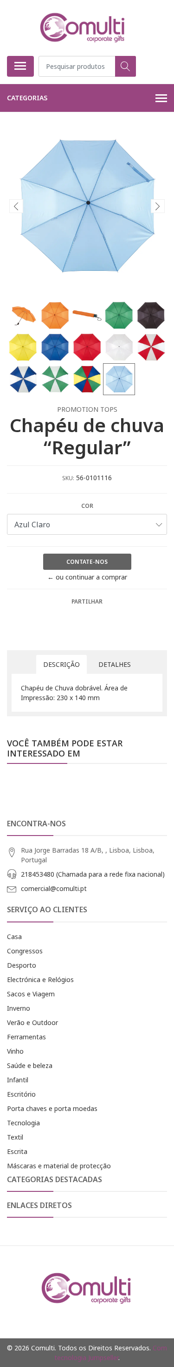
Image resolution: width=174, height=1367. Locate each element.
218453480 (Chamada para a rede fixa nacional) (93, 874)
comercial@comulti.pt (54, 888)
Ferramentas (26, 1036)
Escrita (17, 1151)
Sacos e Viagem (31, 993)
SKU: (68, 478)
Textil (15, 1137)
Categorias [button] (27, 97)
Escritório (21, 1094)
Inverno (18, 1008)
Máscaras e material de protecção (59, 1165)
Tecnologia (23, 1122)
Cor (87, 506)
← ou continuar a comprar (87, 577)
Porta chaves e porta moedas (52, 1108)
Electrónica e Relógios (40, 979)
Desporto (21, 965)
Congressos (25, 950)
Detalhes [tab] (114, 664)
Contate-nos (87, 562)
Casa (14, 936)
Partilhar (87, 601)
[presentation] (16, 206)
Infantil (17, 1079)
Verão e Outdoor (32, 1022)
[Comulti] (83, 28)
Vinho (15, 1051)
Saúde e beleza (29, 1065)
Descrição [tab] (61, 664)
